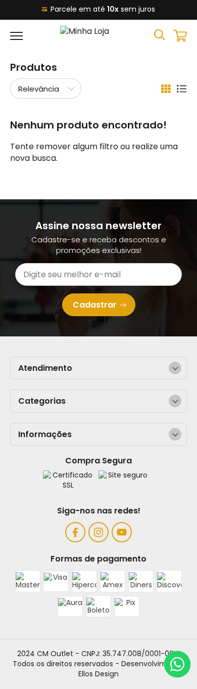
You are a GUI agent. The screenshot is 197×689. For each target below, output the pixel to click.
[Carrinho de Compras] (180, 35)
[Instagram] (98, 532)
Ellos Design (98, 674)
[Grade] (166, 88)
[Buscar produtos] (159, 34)
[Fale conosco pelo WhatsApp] (177, 664)
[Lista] (181, 88)
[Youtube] (122, 532)
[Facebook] (75, 532)
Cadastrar (95, 305)
